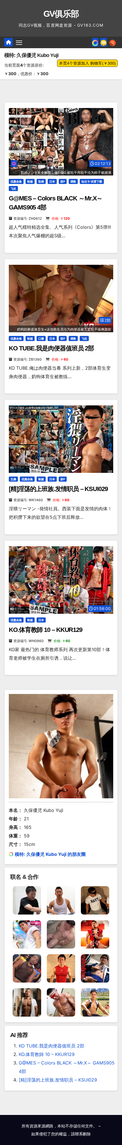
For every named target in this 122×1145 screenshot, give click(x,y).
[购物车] (103, 42)
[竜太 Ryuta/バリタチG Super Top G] (95, 900)
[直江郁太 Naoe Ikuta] (61, 1002)
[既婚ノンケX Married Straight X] (61, 934)
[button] (112, 42)
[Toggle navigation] (19, 42)
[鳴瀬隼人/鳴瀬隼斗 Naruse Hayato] (95, 1002)
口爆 (41, 338)
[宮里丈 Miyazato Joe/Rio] (95, 934)
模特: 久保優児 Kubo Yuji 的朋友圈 (50, 854)
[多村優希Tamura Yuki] (95, 968)
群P (62, 181)
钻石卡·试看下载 (91, 181)
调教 (73, 181)
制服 (30, 181)
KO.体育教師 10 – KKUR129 (45, 630)
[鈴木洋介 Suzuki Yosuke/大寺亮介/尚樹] (61, 900)
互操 (13, 479)
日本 (52, 181)
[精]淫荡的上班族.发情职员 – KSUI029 (58, 489)
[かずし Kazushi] (27, 900)
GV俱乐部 (61, 14)
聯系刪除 (83, 1133)
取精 (41, 181)
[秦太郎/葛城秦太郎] (27, 1002)
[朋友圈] (95, 42)
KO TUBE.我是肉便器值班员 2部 (51, 348)
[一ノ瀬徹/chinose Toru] (27, 934)
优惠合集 (16, 181)
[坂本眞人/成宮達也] (61, 968)
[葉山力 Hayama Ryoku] (27, 968)
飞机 (13, 188)
